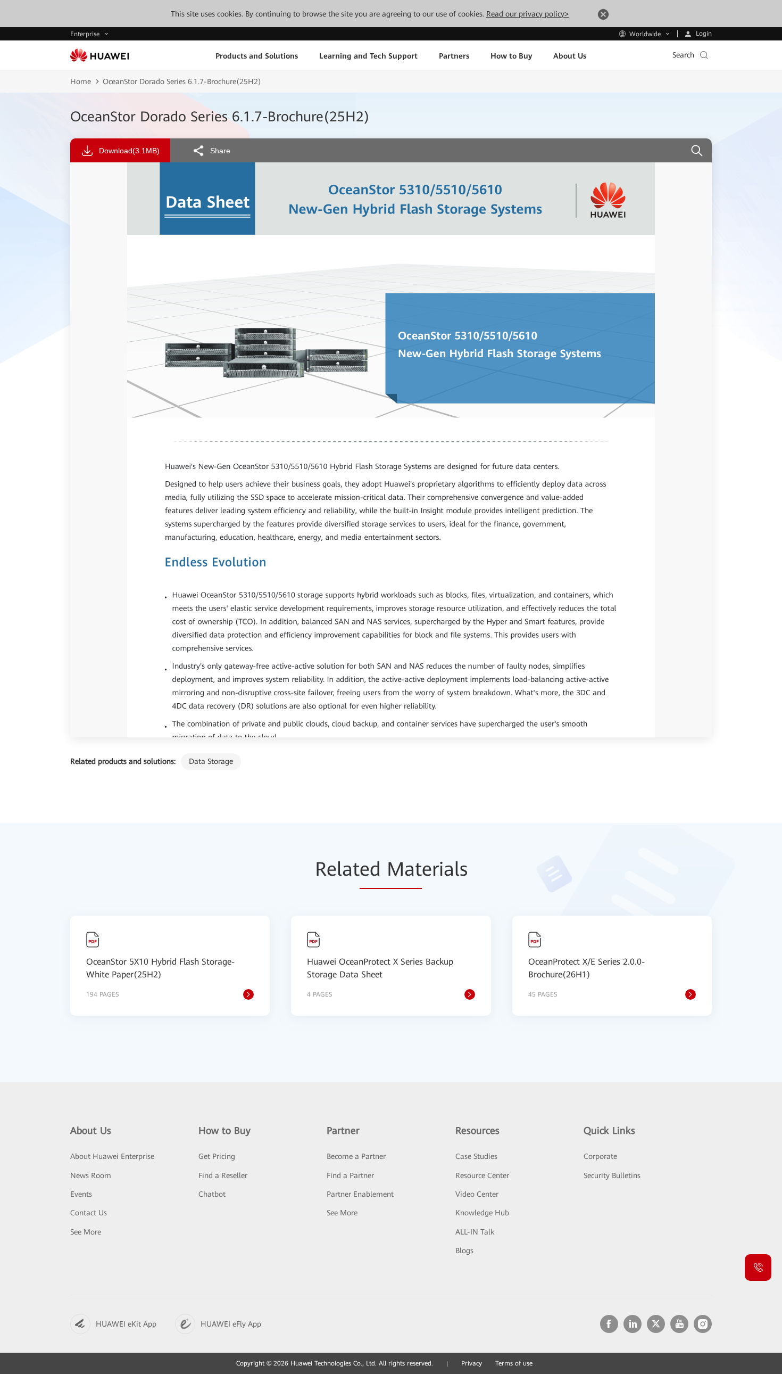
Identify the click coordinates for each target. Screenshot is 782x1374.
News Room (90, 1175)
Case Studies (476, 1156)
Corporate (600, 1156)
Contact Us (88, 1212)
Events (81, 1194)
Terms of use (514, 1363)
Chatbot (212, 1194)
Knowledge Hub (482, 1212)
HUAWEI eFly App (231, 1324)
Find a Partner (350, 1175)
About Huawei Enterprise (112, 1156)
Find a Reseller (222, 1175)
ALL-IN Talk (474, 1232)
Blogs (464, 1250)
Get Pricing (216, 1156)
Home (80, 81)
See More (85, 1232)
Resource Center (482, 1175)
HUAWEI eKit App (126, 1324)
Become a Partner (356, 1156)
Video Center (476, 1194)
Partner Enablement (360, 1194)
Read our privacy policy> (527, 14)
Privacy (471, 1363)
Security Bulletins (612, 1175)
